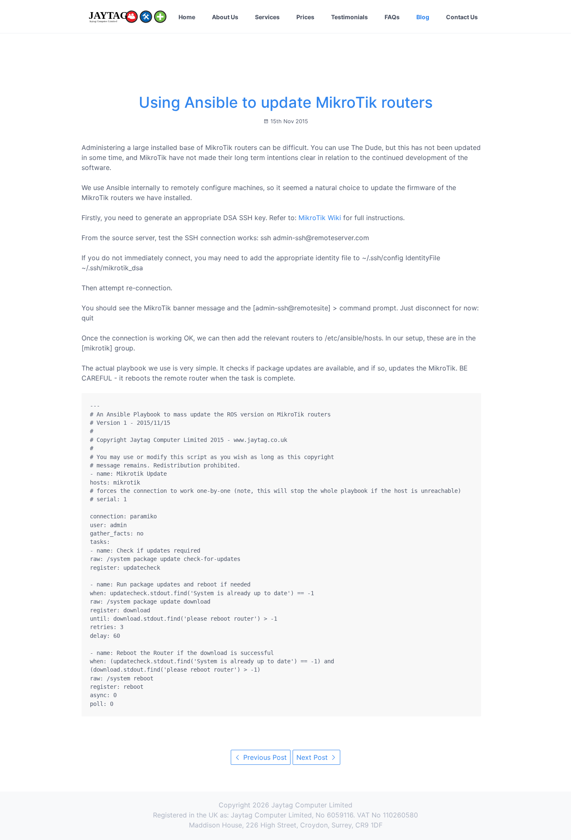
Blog (422, 16)
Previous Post (264, 757)
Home (186, 16)
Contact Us (462, 16)
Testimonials (349, 16)
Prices (305, 16)
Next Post (313, 757)
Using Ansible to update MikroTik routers (286, 102)
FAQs (392, 16)
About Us (225, 16)
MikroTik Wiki (319, 217)
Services (267, 16)
